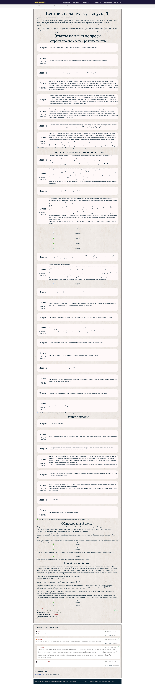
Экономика (66, 2)
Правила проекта (89, 681)
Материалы (97, 2)
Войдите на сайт (108, 635)
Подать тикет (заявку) (109, 681)
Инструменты (87, 2)
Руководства (49, 5)
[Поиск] (121, 2)
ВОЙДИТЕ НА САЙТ (39, 674)
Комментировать (41, 671)
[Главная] (40, 2)
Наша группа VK (99, 681)
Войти (116, 2)
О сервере (76, 2)
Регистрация (108, 2)
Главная (35, 5)
